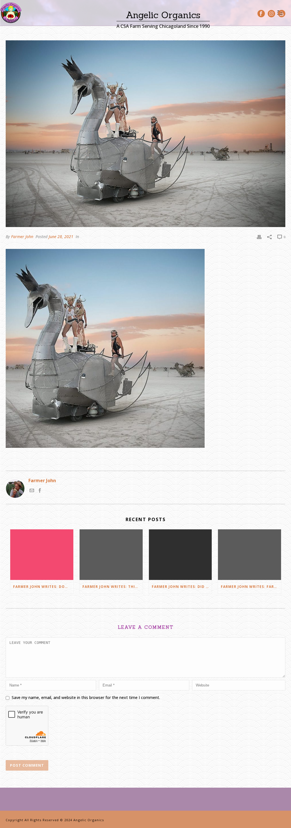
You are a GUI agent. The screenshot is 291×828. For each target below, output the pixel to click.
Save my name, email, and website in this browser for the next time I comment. (86, 697)
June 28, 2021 (61, 236)
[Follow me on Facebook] (40, 491)
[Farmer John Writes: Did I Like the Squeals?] (180, 554)
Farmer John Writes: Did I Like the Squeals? (182, 586)
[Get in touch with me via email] (32, 491)
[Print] (259, 236)
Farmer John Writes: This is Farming (112, 586)
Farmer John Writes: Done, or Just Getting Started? (43, 586)
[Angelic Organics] (11, 13)
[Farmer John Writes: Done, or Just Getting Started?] (41, 554)
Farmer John (22, 236)
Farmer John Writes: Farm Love (251, 586)
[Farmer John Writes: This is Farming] (111, 554)
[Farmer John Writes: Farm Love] (249, 554)
